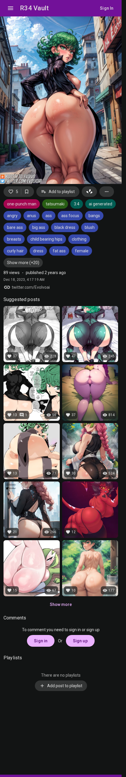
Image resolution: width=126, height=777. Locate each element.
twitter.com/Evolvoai (31, 287)
